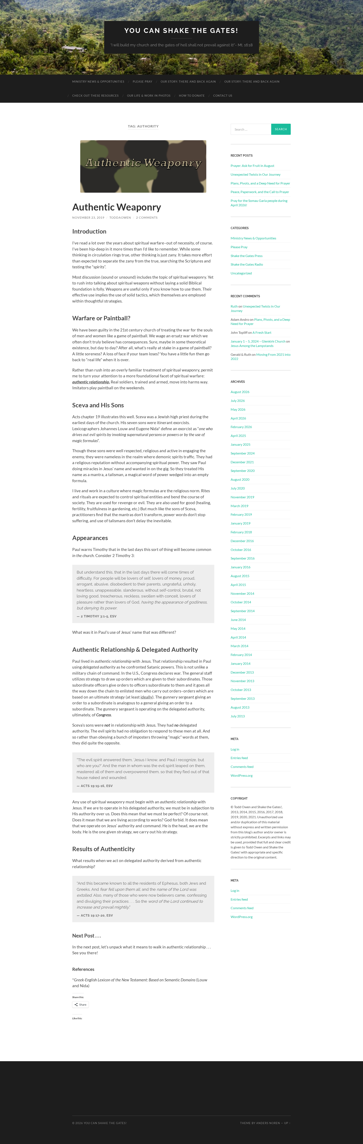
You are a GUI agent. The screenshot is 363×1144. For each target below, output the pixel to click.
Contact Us (222, 95)
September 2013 (243, 698)
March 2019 (239, 506)
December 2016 (242, 541)
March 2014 (239, 646)
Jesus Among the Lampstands (252, 346)
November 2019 (242, 497)
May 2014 (238, 628)
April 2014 (238, 637)
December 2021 (242, 462)
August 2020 (240, 479)
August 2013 (240, 707)
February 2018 (241, 532)
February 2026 (241, 427)
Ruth (234, 306)
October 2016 (241, 550)
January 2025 (240, 444)
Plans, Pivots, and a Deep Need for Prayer (260, 183)
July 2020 (238, 488)
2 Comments (147, 217)
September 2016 (243, 558)
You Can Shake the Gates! (181, 30)
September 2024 (243, 453)
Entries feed (239, 758)
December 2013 (242, 672)
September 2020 (243, 471)
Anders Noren (268, 1123)
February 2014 (241, 655)
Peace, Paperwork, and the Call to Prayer (260, 192)
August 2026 (240, 392)
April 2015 (238, 585)
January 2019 (240, 523)
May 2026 (238, 409)
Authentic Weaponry (116, 207)
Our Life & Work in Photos (149, 95)
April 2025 (238, 436)
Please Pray (142, 81)
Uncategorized (241, 273)
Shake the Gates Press (247, 256)
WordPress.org (242, 775)
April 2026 (238, 418)
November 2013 (242, 681)
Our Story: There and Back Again (188, 81)
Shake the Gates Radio (247, 264)
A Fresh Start (262, 332)
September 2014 (243, 611)
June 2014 (238, 620)
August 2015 (240, 576)
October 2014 (241, 602)
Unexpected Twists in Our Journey (255, 174)
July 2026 (238, 401)
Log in (235, 749)
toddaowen (120, 217)
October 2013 (241, 690)
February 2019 (241, 514)
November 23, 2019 (88, 217)
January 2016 (240, 567)
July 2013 (238, 716)
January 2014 (240, 663)
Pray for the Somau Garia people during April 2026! (259, 203)
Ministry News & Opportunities (98, 81)
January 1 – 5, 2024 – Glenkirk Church (258, 341)
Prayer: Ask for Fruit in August (252, 166)
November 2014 (242, 593)
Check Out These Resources (95, 95)
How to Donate (192, 95)
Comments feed (242, 767)
